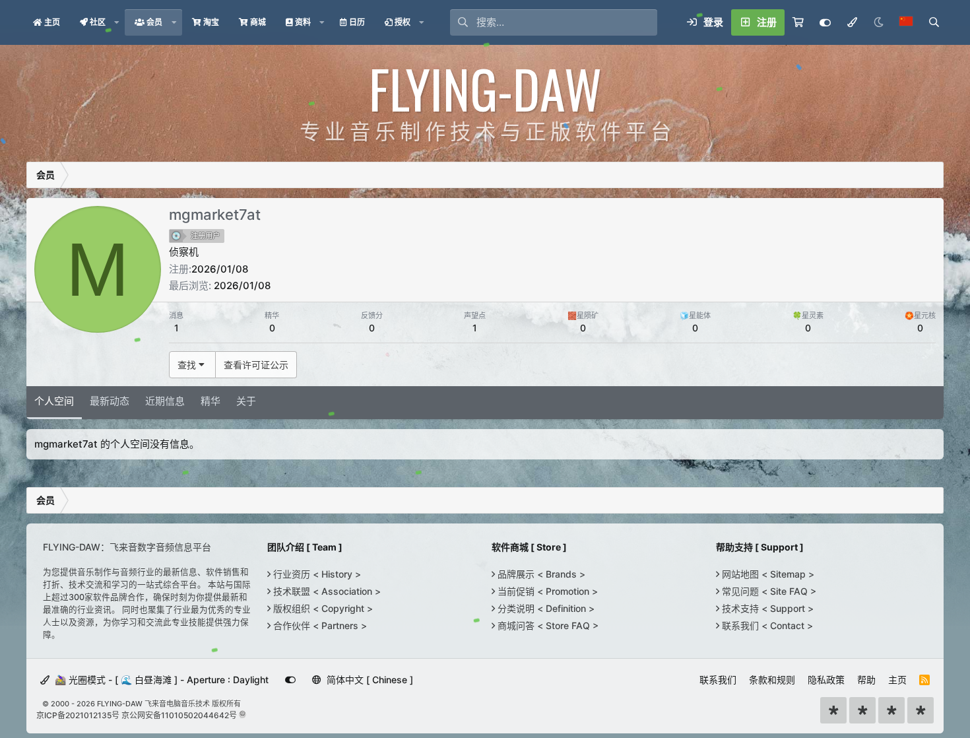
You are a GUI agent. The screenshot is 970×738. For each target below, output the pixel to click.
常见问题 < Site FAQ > (767, 591)
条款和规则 (772, 679)
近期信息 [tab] (165, 401)
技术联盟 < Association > (326, 591)
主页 (897, 679)
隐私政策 (826, 679)
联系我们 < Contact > (766, 625)
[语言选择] (906, 22)
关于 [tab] (246, 401)
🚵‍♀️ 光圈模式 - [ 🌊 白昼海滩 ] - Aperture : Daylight (160, 679)
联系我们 (717, 679)
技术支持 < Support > (766, 608)
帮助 (866, 679)
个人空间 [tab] (54, 401)
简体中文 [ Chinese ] (368, 679)
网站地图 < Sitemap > (766, 574)
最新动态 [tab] (109, 401)
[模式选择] (852, 22)
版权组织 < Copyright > (322, 608)
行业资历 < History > (316, 574)
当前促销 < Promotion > (546, 591)
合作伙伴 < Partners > (319, 625)
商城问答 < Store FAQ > (546, 625)
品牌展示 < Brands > (540, 574)
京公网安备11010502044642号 (179, 715)
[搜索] (934, 22)
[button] (117, 22)
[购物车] (798, 22)
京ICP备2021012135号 (77, 715)
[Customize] (825, 22)
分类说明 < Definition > (545, 608)
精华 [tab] (210, 401)
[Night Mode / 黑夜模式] (878, 22)
